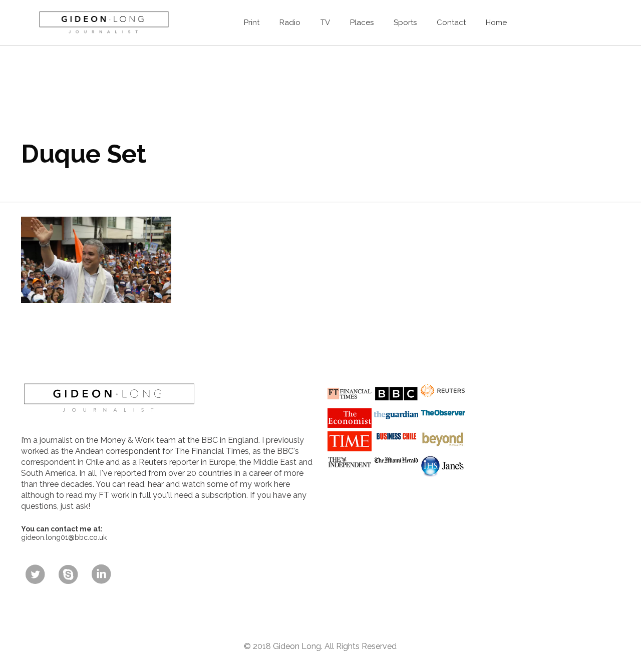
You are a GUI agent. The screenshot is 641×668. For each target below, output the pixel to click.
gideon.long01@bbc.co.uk (64, 537)
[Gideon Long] (103, 22)
